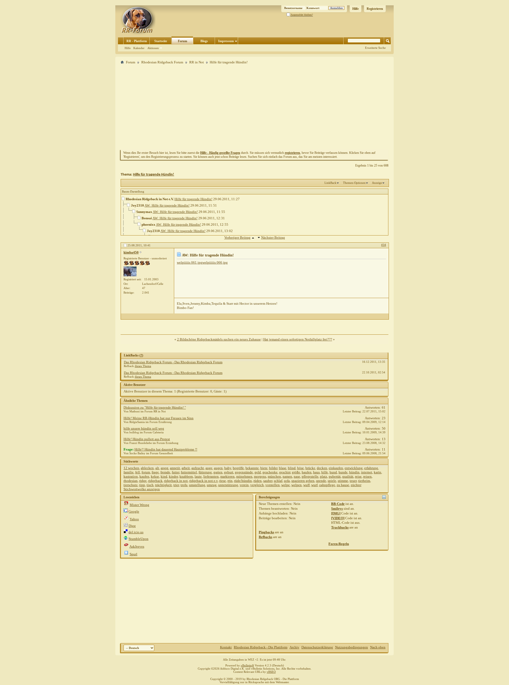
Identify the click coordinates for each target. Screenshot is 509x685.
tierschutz (131, 485)
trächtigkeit (163, 485)
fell (137, 472)
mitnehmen (244, 476)
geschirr (284, 472)
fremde (165, 472)
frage (155, 472)
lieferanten (211, 476)
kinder (173, 476)
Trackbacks (340, 527)
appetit (175, 468)
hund (333, 472)
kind (164, 476)
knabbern (186, 476)
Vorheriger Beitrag (237, 237)
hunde (343, 472)
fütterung (205, 472)
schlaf (278, 481)
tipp (142, 485)
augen (218, 468)
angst (164, 468)
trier (176, 485)
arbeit (186, 468)
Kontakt (226, 647)
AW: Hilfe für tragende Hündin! (167, 205)
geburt (228, 472)
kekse (155, 476)
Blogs (204, 41)
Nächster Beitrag (273, 237)
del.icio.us (136, 532)
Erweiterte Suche (375, 47)
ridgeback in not (176, 481)
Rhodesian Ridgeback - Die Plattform (260, 647)
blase (282, 468)
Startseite (160, 41)
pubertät (335, 476)
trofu (184, 485)
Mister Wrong (139, 505)
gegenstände (244, 472)
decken (322, 468)
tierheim (364, 481)
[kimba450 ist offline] (130, 271)
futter (175, 472)
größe (296, 472)
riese (222, 481)
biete (263, 468)
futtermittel (189, 472)
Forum (182, 41)
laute (198, 476)
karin (377, 472)
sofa (287, 481)
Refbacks (265, 537)
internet (366, 472)
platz (323, 476)
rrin (229, 481)
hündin (354, 472)
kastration (131, 476)
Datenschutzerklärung (317, 647)
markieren (227, 476)
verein (244, 485)
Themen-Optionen (354, 182)
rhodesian (131, 481)
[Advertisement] (254, 107)
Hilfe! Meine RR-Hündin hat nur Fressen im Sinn (159, 418)
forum (146, 472)
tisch (150, 485)
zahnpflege (327, 485)
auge (208, 468)
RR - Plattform (136, 41)
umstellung (197, 485)
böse (300, 468)
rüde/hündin (243, 481)
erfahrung (371, 468)
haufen (306, 472)
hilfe (324, 472)
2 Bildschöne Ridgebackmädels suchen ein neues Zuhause (219, 339)
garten (217, 472)
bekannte (252, 468)
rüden (257, 481)
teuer (353, 481)
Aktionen (153, 48)
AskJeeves (136, 546)
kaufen (144, 476)
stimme (343, 481)
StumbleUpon (138, 539)
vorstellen (272, 485)
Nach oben (377, 647)
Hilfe (355, 9)
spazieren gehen (302, 481)
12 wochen (131, 468)
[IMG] (335, 513)
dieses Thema (143, 366)
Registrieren (375, 9)
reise (358, 476)
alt (157, 468)
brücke (310, 468)
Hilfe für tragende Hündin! (153, 175)
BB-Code (338, 504)
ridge (143, 481)
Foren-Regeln (338, 544)
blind (292, 468)
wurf (314, 485)
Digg (132, 526)
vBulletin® (247, 665)
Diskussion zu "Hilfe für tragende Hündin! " (155, 407)
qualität (347, 476)
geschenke (270, 472)
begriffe (238, 468)
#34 (383, 244)
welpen (296, 485)
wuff (306, 485)
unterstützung (228, 485)
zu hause (343, 485)
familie (129, 472)
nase (297, 476)
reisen (367, 476)
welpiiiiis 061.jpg (189, 262)
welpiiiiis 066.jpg (215, 262)
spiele (332, 481)
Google (134, 511)
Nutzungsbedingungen (351, 647)
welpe (285, 485)
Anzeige (377, 182)
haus (316, 472)
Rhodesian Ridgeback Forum (162, 62)
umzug (212, 485)
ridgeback (155, 481)
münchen (274, 476)
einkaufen (336, 468)
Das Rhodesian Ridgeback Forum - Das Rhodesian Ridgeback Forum (173, 362)
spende (321, 481)
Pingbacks (266, 532)
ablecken (147, 468)
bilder (273, 468)
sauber (267, 481)
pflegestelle (310, 476)
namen (287, 476)
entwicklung (354, 468)
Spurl (133, 554)
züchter (356, 485)
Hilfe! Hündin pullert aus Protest (147, 439)
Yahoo (134, 519)
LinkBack (330, 182)
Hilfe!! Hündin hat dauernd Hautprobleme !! (165, 449)
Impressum (226, 41)
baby (227, 468)
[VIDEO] (337, 518)
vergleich (257, 485)
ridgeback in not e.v (203, 481)
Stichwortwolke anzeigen (142, 489)
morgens (260, 476)
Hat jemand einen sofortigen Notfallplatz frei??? (297, 339)
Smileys (337, 509)
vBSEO (271, 671)
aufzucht (197, 468)
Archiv (294, 647)
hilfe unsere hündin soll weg (144, 428)
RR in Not (196, 62)
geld (257, 472)
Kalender (138, 48)
